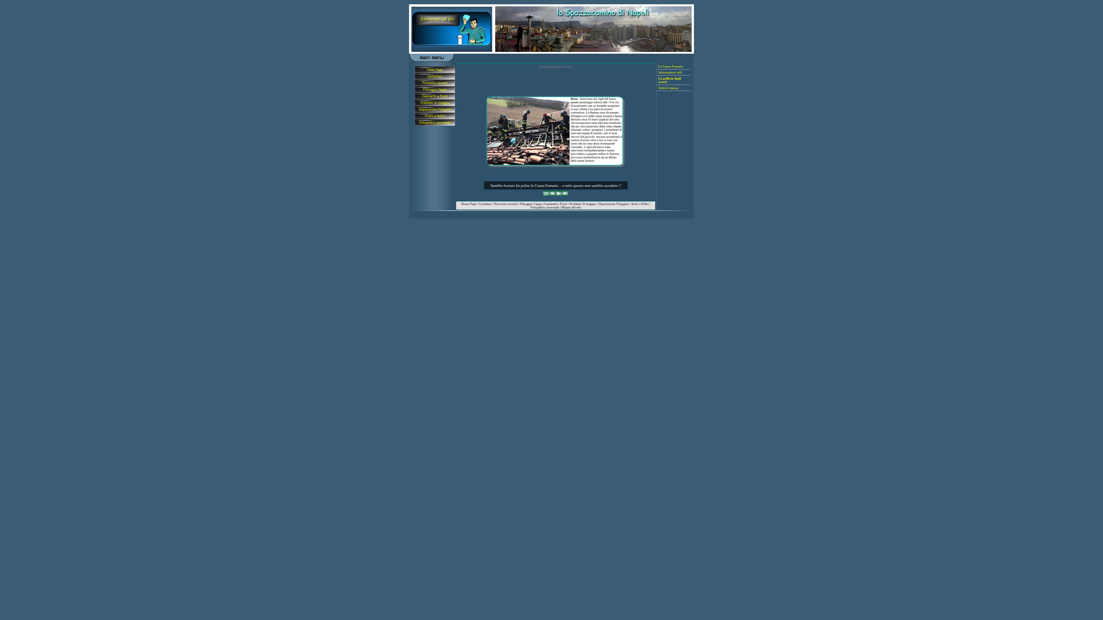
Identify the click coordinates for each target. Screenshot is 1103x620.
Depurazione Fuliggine (614, 204)
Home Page (469, 204)
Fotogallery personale (545, 207)
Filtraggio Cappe (531, 204)
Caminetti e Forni (555, 204)
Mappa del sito (571, 207)
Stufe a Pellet (640, 204)
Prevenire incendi (506, 204)
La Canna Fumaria (670, 66)
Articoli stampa (668, 88)
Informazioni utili (670, 72)
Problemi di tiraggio (583, 204)
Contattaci (485, 204)
